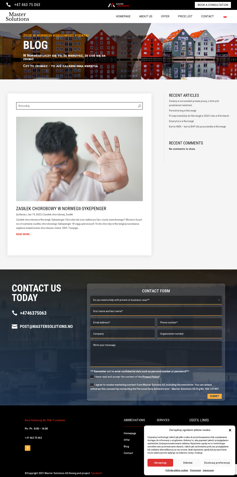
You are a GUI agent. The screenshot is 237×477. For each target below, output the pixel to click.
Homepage (123, 16)
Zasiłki (69, 214)
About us (145, 16)
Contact (207, 16)
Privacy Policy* (151, 376)
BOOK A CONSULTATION (213, 5)
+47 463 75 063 (27, 4)
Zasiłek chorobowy (54, 214)
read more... (24, 234)
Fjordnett (96, 473)
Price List (185, 16)
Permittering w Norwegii (182, 110)
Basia (22, 214)
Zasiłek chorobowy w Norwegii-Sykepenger (61, 208)
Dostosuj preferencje (217, 462)
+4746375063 (33, 313)
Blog (126, 446)
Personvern (195, 470)
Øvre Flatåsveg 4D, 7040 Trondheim (45, 420)
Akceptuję (160, 462)
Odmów (187, 462)
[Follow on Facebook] (27, 448)
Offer (165, 16)
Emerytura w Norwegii (181, 121)
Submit (214, 396)
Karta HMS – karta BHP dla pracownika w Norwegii (197, 126)
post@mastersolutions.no (46, 326)
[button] (230, 430)
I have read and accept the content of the (127, 376)
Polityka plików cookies (177, 470)
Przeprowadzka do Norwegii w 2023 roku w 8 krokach (199, 115)
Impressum (208, 470)
